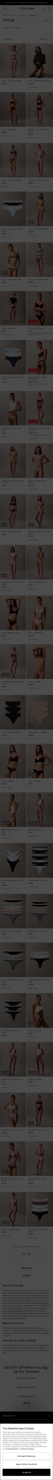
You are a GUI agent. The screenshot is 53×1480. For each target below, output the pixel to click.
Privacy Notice (28, 1449)
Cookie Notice (11, 1449)
